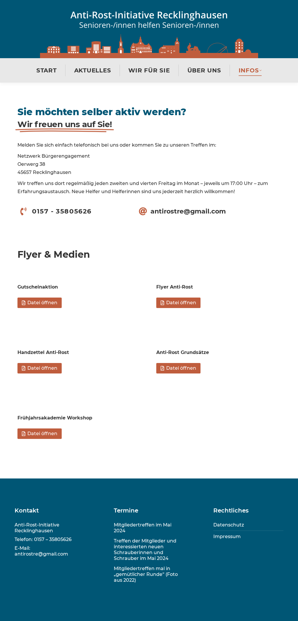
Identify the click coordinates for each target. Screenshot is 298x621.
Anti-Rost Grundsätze (182, 352)
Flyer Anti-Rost (174, 287)
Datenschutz (228, 525)
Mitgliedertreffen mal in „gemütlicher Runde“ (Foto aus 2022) (146, 574)
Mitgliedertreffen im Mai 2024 (142, 527)
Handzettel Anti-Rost (43, 352)
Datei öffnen (42, 302)
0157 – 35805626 (53, 539)
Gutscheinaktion (37, 287)
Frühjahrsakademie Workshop (54, 418)
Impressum (227, 536)
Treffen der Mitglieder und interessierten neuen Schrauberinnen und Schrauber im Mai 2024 (145, 549)
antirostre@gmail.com (41, 554)
